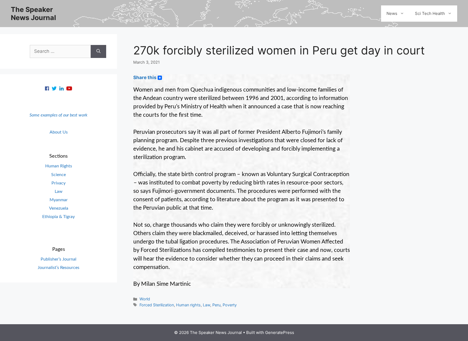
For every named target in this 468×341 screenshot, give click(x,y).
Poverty (230, 305)
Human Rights (58, 166)
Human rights (188, 305)
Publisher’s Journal (58, 259)
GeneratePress (279, 332)
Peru (216, 305)
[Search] (98, 51)
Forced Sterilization (156, 305)
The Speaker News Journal (33, 13)
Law (206, 305)
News (391, 13)
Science (58, 175)
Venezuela (58, 208)
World (144, 299)
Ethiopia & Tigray (58, 217)
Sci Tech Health (430, 13)
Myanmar (59, 200)
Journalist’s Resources (58, 267)
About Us (59, 132)
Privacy (58, 183)
